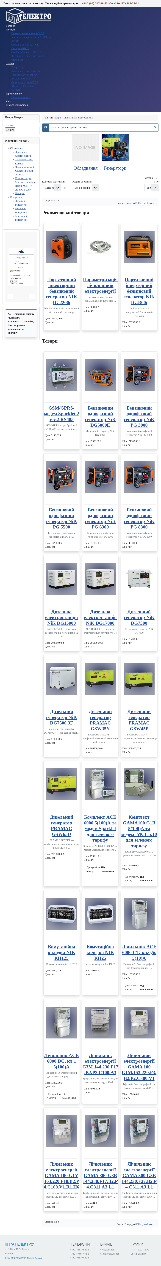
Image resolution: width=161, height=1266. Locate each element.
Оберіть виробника (82, 181)
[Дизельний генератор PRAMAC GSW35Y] (100, 679)
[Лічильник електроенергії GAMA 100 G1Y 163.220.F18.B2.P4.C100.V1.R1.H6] (62, 1131)
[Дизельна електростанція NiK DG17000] (100, 579)
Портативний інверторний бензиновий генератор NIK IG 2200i (61, 291)
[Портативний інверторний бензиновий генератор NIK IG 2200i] (62, 247)
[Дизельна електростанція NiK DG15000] (62, 579)
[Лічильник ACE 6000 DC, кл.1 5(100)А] (62, 1022)
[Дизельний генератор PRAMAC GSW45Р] (139, 679)
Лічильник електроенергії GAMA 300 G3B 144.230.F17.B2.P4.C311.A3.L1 (100, 1175)
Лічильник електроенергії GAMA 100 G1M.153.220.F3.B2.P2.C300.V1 (139, 1067)
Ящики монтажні (24, 167)
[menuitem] (28, 15)
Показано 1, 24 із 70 (150, 180)
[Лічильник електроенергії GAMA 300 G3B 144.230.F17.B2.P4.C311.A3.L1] (100, 1131)
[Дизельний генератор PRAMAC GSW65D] (62, 784)
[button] (20, 281)
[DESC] (65, 187)
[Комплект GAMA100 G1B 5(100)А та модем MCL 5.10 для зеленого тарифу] (139, 784)
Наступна (142, 203)
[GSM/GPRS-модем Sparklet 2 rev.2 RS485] (62, 375)
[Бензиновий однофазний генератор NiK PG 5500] (62, 477)
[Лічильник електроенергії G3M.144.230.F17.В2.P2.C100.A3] (100, 1022)
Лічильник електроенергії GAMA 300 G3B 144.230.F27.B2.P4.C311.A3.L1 (139, 1175)
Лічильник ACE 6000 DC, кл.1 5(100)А (61, 1061)
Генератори (16, 197)
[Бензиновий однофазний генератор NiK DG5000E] (100, 375)
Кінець (150, 203)
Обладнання (16, 148)
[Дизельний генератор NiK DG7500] (139, 578)
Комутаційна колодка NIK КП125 (61, 952)
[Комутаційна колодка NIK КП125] (62, 914)
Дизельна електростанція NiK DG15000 (61, 617)
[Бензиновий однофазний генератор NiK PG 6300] (100, 477)
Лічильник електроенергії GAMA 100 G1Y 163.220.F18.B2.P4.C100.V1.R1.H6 (61, 1175)
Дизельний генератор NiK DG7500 (139, 617)
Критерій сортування (53, 181)
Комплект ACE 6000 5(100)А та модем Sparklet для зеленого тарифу (100, 828)
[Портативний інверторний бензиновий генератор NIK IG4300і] (139, 247)
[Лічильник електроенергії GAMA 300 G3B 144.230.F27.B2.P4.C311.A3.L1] (139, 1131)
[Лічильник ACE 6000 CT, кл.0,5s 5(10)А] (139, 914)
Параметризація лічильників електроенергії (100, 285)
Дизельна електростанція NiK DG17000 (100, 617)
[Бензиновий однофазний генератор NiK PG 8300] (139, 477)
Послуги (20, 193)
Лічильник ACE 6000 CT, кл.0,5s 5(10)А (139, 952)
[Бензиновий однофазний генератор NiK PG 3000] (139, 375)
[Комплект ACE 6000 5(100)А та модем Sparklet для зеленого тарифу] (100, 784)
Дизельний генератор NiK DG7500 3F (61, 717)
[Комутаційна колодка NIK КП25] (100, 914)
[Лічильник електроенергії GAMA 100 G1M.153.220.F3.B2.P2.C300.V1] (139, 1022)
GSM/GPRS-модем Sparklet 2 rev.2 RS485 (61, 413)
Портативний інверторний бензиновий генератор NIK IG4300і (139, 291)
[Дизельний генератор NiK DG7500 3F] (62, 679)
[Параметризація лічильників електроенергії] (100, 247)
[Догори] (155, 1260)
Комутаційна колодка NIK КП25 (100, 952)
